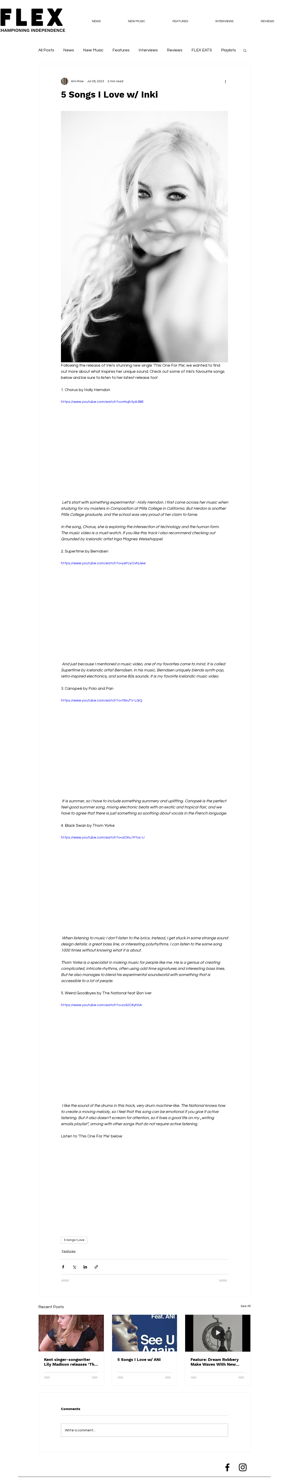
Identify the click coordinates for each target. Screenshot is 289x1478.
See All (246, 1306)
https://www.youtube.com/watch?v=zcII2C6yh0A (101, 1005)
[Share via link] (96, 1267)
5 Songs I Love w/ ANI (139, 1359)
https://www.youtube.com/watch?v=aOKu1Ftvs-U (102, 837)
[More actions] (225, 81)
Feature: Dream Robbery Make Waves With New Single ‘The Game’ (215, 1362)
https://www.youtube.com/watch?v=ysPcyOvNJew (103, 563)
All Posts (46, 50)
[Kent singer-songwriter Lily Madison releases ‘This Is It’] (71, 1333)
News (68, 50)
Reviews (174, 50)
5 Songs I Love (74, 1240)
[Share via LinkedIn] (85, 1267)
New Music (93, 50)
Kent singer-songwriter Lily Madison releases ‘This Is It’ (71, 1362)
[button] (245, 50)
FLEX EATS (201, 50)
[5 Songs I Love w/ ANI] (144, 1333)
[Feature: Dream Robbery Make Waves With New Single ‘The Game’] (217, 1333)
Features (121, 50)
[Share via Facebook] (63, 1267)
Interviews (148, 50)
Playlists (228, 50)
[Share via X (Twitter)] (74, 1267)
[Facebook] (227, 1467)
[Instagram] (243, 1467)
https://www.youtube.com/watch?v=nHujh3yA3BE (102, 402)
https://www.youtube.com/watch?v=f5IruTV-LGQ (101, 700)
